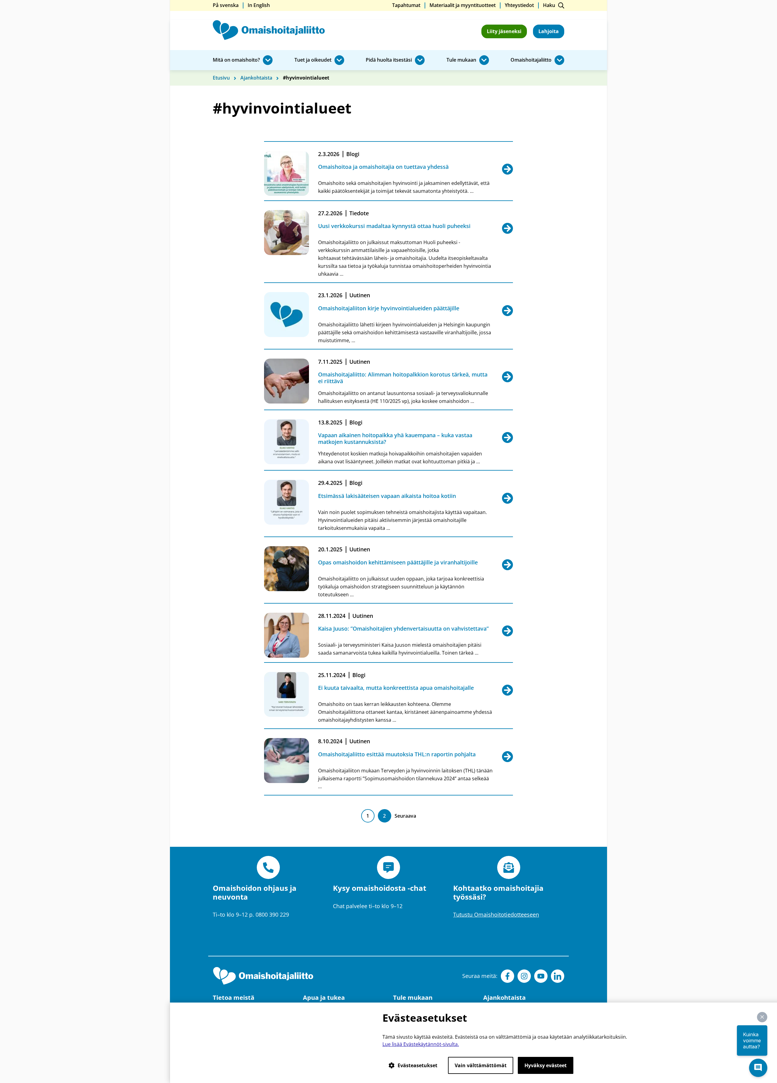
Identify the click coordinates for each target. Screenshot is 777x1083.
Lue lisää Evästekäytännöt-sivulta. (420, 1044)
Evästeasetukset (417, 1065)
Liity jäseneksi (504, 31)
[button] (762, 1017)
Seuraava (405, 815)
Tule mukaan (461, 60)
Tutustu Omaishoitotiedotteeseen (496, 914)
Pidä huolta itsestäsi (389, 60)
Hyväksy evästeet (545, 1065)
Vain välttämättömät (481, 1065)
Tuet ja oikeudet (312, 60)
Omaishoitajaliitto (531, 60)
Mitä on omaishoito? (236, 60)
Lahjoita (548, 31)
